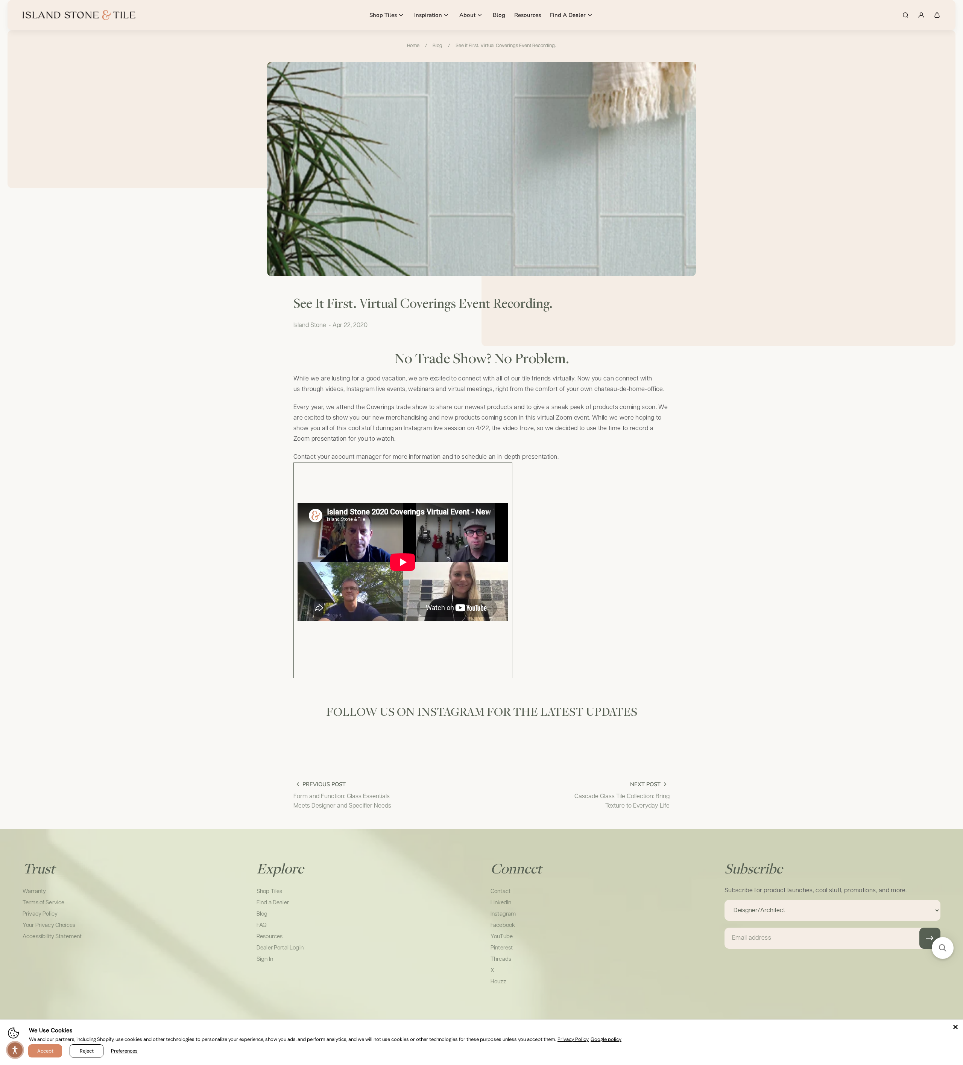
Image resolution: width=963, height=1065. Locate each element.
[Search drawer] (905, 15)
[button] (943, 948)
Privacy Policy (573, 1039)
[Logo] (79, 15)
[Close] (955, 1027)
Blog (437, 45)
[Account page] (921, 15)
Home (413, 45)
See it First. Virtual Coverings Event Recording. (506, 45)
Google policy (606, 1039)
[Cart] (937, 15)
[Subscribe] (929, 938)
